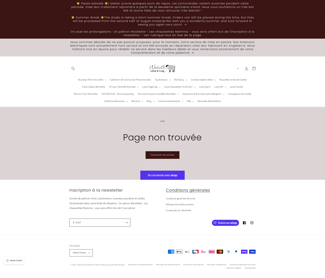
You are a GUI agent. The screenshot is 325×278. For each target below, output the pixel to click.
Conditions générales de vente (180, 198)
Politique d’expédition (216, 265)
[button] (73, 68)
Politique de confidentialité (168, 265)
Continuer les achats (162, 155)
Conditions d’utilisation (193, 265)
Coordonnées (250, 268)
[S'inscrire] (126, 223)
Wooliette (81, 265)
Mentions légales (234, 268)
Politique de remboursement (180, 204)
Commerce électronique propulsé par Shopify (105, 265)
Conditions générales (188, 190)
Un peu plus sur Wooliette (178, 210)
